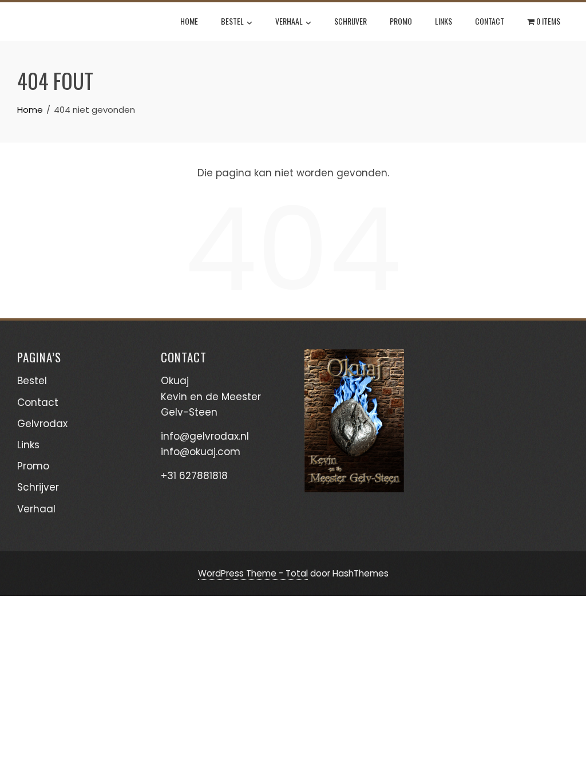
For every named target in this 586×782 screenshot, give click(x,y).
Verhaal (289, 21)
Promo (401, 21)
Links (443, 21)
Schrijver (350, 21)
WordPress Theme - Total (253, 573)
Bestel (232, 21)
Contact (489, 21)
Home (189, 21)
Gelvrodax (42, 424)
